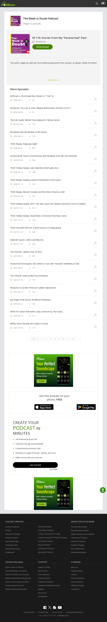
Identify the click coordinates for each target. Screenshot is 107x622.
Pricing (8, 530)
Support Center (44, 567)
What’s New (42, 571)
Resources (42, 593)
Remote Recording (12, 548)
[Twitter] (50, 608)
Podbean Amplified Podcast (49, 585)
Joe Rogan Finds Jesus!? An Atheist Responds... (31, 299)
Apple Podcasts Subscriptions (82, 534)
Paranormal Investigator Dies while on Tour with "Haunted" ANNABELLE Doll (44, 263)
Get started (35, 465)
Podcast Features (12, 527)
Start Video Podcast (46, 530)
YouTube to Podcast (46, 548)
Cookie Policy (43, 612)
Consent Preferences (74, 612)
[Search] (96, 3)
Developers (42, 596)
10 (73, 339)
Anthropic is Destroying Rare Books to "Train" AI (32, 96)
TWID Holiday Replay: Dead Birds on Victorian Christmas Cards (38, 216)
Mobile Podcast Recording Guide (18, 578)
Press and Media (77, 578)
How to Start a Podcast (14, 567)
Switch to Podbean (78, 541)
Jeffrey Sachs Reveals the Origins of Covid (29, 323)
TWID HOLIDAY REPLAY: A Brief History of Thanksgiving (35, 228)
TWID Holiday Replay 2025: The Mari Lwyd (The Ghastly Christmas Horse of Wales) (48, 204)
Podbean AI (9, 552)
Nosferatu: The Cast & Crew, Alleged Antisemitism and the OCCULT (40, 108)
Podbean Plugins (77, 545)
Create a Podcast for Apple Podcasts (52, 537)
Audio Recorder (11, 545)
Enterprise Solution (12, 534)
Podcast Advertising (79, 527)
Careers (74, 574)
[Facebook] (45, 608)
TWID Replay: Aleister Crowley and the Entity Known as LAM (37, 192)
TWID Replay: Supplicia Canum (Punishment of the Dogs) (35, 180)
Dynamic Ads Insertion (80, 530)
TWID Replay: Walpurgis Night (23, 144)
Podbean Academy (45, 582)
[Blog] (55, 608)
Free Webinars (44, 574)
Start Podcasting (44, 526)
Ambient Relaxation (78, 552)
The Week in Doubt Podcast (40, 18)
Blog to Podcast (44, 545)
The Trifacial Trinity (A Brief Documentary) (29, 275)
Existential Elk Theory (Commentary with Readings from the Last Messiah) (43, 156)
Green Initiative (77, 582)
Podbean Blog (76, 571)
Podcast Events (44, 578)
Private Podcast (11, 538)
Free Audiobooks (77, 548)
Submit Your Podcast (79, 538)
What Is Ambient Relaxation (16, 589)
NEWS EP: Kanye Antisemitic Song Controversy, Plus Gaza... (36, 311)
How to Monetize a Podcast (16, 571)
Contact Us (75, 589)
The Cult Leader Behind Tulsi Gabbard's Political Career (35, 120)
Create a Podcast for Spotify (49, 534)
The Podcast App (12, 541)
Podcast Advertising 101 (14, 585)
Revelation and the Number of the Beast (28, 132)
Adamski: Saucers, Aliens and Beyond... (27, 240)
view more (52, 80)
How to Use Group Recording (16, 582)
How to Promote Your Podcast (17, 574)
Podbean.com (62, 615)
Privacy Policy (29, 612)
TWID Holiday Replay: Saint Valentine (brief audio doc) (34, 168)
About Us (74, 567)
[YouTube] (60, 608)
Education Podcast (45, 552)
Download (42, 47)
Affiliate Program (77, 585)
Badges (41, 589)
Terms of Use (57, 612)
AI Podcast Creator (45, 541)
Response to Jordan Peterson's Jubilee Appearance (33, 287)
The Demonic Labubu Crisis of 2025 (26, 252)
